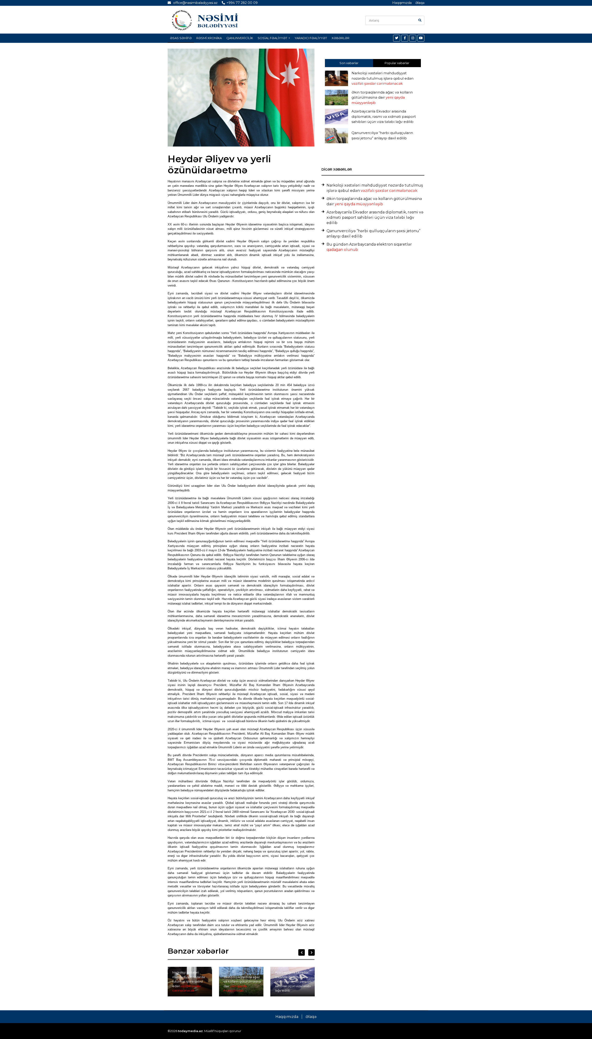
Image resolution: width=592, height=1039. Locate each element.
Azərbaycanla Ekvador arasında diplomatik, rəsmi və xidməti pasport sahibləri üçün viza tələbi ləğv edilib (293, 981)
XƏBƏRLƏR (340, 38)
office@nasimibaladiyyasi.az (195, 3)
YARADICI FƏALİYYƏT (311, 38)
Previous (301, 952)
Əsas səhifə (181, 38)
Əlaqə (419, 3)
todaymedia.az (190, 1031)
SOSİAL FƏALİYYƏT (273, 38)
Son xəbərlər (348, 63)
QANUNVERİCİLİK (239, 38)
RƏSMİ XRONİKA (209, 38)
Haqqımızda (402, 3)
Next (311, 952)
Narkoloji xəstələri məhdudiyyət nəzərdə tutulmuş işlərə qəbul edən (188, 981)
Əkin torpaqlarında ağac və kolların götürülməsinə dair (242, 983)
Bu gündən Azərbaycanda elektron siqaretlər (369, 247)
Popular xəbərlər (397, 63)
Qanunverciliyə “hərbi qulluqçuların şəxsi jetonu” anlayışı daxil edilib (373, 233)
